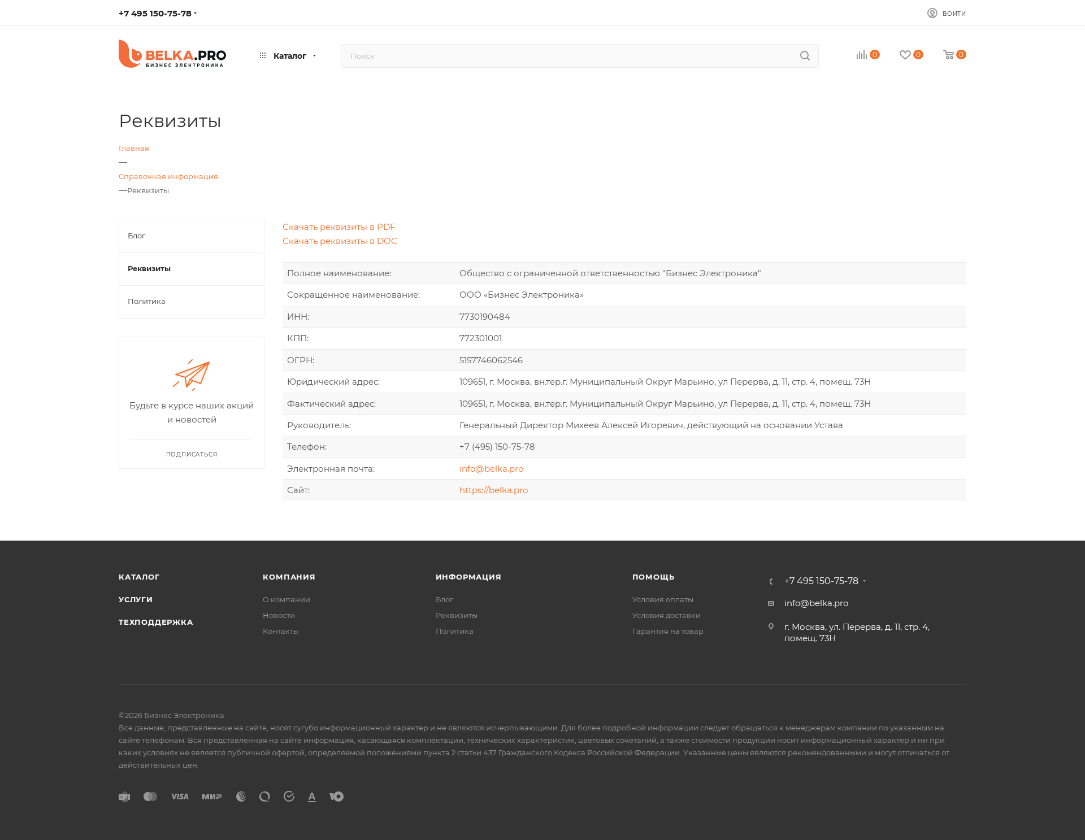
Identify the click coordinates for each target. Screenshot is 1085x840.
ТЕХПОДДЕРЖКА (156, 621)
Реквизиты (457, 615)
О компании (286, 599)
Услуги (136, 599)
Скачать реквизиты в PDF (339, 226)
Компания (289, 576)
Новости (279, 615)
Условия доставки (666, 615)
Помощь (653, 576)
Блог (444, 599)
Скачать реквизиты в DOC (340, 241)
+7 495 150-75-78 (155, 13)
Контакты (281, 631)
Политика (455, 631)
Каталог (139, 576)
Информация (469, 576)
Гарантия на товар (668, 631)
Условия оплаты (662, 599)
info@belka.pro (491, 468)
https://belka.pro (493, 490)
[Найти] (805, 56)
